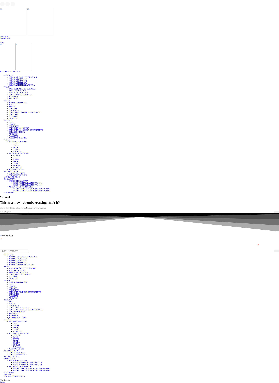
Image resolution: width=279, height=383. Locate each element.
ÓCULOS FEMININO (17, 173)
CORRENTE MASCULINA (19, 128)
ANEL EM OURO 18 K (17, 91)
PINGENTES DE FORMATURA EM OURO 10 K (31, 191)
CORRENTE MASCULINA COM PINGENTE (26, 130)
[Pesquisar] (276, 212)
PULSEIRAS (13, 97)
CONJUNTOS (14, 110)
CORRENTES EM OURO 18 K (20, 95)
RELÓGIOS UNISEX (17, 169)
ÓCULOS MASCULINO (18, 175)
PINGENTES (13, 99)
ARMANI (16, 155)
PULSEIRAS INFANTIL (18, 138)
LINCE (15, 148)
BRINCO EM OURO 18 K (18, 93)
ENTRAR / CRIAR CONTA (14, 376)
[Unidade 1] (7, 4)
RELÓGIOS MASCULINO (19, 153)
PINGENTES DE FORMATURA (21, 187)
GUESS (16, 146)
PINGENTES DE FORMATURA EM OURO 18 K (31, 189)
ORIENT (16, 150)
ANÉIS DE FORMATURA (18, 181)
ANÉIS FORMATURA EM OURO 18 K (27, 185)
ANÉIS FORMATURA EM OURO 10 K (27, 183)
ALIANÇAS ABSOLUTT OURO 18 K (23, 77)
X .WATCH (17, 152)
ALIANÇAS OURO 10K (18, 81)
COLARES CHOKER (17, 132)
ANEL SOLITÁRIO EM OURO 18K (22, 89)
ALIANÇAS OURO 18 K (18, 79)
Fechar (2, 382)
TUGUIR (16, 165)
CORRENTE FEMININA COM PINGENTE (25, 112)
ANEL (11, 104)
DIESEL (16, 159)
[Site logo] (13, 34)
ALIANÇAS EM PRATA (18, 83)
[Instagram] (2, 4)
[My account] (0, 40)
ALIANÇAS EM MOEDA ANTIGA (22, 85)
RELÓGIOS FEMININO (18, 142)
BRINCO (12, 106)
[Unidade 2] (13, 4)
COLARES (13, 108)
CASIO (15, 144)
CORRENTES (14, 114)
